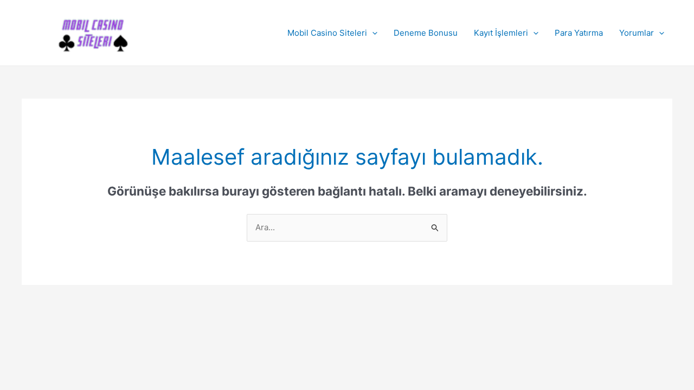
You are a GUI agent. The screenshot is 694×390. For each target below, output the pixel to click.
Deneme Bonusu (426, 33)
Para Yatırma (579, 33)
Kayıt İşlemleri (501, 33)
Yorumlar (636, 33)
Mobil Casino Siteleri (327, 33)
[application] (372, 33)
